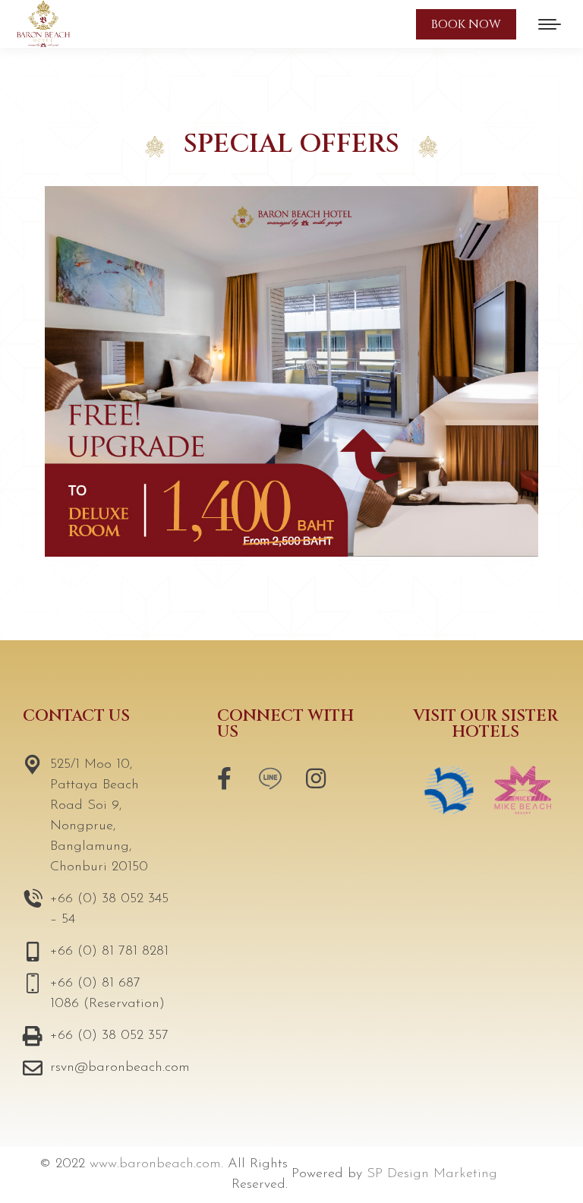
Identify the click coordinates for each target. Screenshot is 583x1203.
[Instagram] (316, 778)
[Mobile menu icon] (549, 24)
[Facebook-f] (224, 778)
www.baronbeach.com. (156, 1164)
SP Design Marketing (432, 1174)
